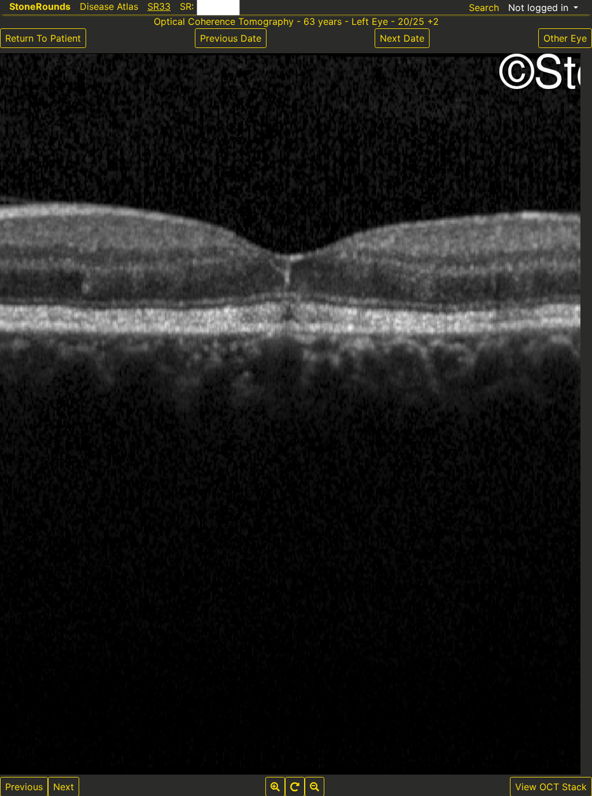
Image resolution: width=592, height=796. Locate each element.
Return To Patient (43, 38)
